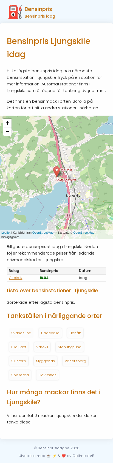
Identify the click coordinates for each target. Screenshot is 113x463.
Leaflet (5, 232)
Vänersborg (75, 361)
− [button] (7, 131)
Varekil (42, 347)
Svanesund (21, 333)
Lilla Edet (18, 347)
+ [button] (7, 122)
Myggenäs (45, 361)
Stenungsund (69, 347)
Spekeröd (20, 375)
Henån (75, 333)
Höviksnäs (47, 375)
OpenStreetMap (42, 232)
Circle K (15, 277)
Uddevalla (50, 333)
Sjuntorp (18, 361)
